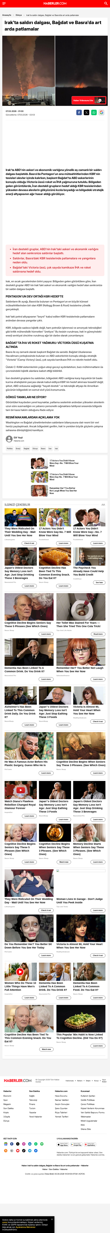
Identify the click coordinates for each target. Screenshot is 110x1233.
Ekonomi (7, 1096)
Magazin (7, 1104)
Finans (32, 1104)
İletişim (88, 1081)
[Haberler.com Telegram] (30, 1150)
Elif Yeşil (18, 437)
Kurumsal (85, 1091)
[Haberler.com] (17, 1080)
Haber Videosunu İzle (83, 100)
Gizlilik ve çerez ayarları (34, 1174)
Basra (43, 448)
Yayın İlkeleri (104, 1081)
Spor (5, 1100)
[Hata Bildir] (49, 1174)
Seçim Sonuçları (62, 1104)
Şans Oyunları (61, 1108)
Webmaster (86, 1116)
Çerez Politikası (88, 1104)
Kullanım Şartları (88, 1096)
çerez (4, 1222)
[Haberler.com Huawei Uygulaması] (90, 1145)
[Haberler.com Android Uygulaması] (76, 1145)
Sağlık (32, 1096)
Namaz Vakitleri (62, 1100)
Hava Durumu (61, 1096)
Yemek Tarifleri (61, 1116)
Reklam (79, 1081)
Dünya (19, 15)
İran (50, 448)
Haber (45, 1169)
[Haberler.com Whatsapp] (36, 1144)
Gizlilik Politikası (88, 1100)
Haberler (7, 1091)
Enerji (18, 448)
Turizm (32, 1108)
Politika (9, 448)
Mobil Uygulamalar (89, 1121)
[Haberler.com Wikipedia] (11, 1150)
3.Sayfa (6, 1116)
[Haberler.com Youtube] (17, 1150)
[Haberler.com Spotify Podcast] (42, 1144)
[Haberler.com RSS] (5, 1150)
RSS (83, 1125)
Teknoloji (33, 1100)
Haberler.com (61, 1091)
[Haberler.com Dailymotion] (36, 1150)
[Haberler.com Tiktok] (23, 1150)
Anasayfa (6, 15)
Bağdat (26, 448)
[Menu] (4, 3)
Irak (56, 448)
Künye (96, 1081)
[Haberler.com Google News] (5, 1144)
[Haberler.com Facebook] (11, 1144)
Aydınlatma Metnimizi (25, 1227)
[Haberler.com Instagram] (23, 1144)
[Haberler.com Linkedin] (30, 1144)
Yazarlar (32, 1112)
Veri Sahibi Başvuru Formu (93, 1112)
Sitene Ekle (86, 1129)
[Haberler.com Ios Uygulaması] (63, 1145)
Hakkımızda (70, 1081)
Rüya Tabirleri (61, 1112)
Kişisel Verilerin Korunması (92, 1108)
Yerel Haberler (35, 1116)
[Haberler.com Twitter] (17, 1144)
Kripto (6, 1112)
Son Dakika (8, 1108)
